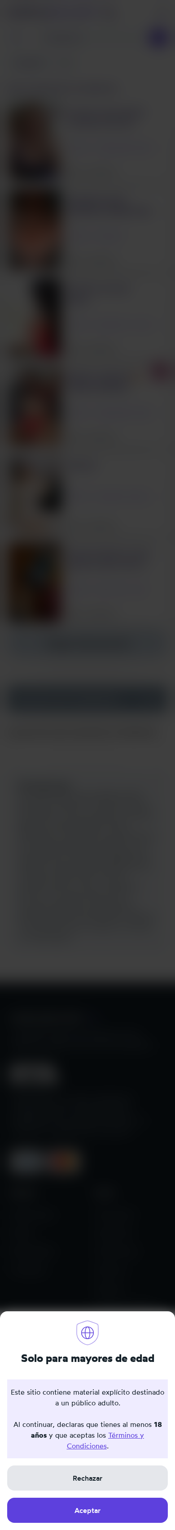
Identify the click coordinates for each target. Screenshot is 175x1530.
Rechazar (87, 1478)
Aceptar (87, 1510)
